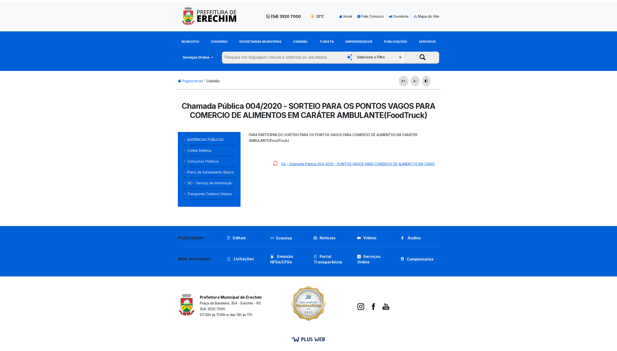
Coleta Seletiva (198, 150)
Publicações (395, 41)
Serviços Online (196, 57)
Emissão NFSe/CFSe (281, 259)
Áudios (414, 237)
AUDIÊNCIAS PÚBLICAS (205, 140)
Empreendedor (358, 41)
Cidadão (300, 41)
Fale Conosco (372, 16)
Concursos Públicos (202, 161)
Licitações (243, 258)
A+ (403, 81)
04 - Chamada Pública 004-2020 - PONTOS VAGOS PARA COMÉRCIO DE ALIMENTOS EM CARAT (358, 164)
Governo (219, 41)
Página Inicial (192, 81)
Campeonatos (420, 259)
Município (190, 41)
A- (415, 81)
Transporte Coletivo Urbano (209, 194)
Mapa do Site (428, 16)
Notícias (327, 237)
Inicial (347, 16)
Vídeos (369, 237)
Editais (239, 237)
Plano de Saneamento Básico (210, 172)
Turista (326, 41)
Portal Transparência (328, 259)
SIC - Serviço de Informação (209, 183)
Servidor (427, 41)
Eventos (284, 238)
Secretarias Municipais (260, 41)
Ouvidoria (400, 16)
